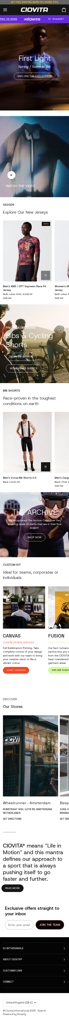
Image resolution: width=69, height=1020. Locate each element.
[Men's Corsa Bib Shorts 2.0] (27, 442)
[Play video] (11, 175)
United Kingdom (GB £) (19, 1002)
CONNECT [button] (8, 981)
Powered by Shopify (14, 1014)
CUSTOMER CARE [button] (12, 970)
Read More (12, 888)
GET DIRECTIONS (12, 818)
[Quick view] (45, 275)
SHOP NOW (34, 537)
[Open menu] (8, 9)
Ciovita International (17, 1010)
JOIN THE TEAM (50, 925)
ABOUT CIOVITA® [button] (12, 959)
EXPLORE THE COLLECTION (34, 76)
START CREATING (16, 670)
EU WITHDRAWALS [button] (13, 948)
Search (42, 1010)
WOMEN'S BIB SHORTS (23, 368)
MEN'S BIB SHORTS (21, 356)
